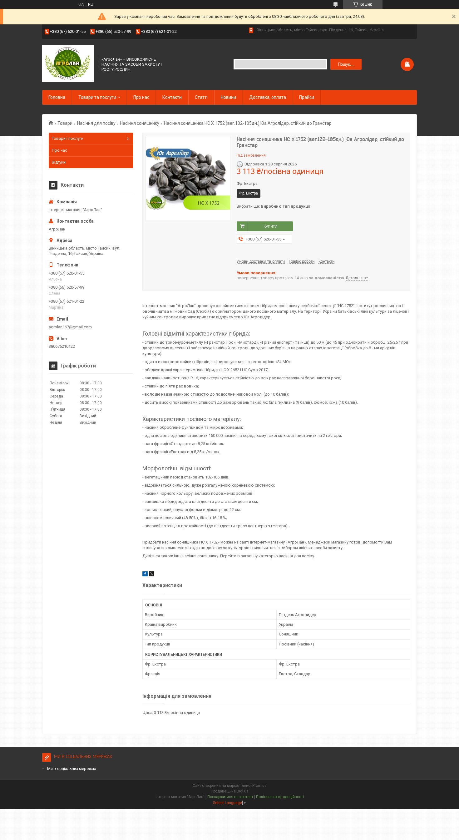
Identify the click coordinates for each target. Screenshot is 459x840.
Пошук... (346, 64)
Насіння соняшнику (139, 123)
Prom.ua (259, 785)
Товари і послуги (67, 138)
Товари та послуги (97, 97)
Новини (228, 97)
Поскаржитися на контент (230, 797)
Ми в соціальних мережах (71, 768)
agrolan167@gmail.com (70, 327)
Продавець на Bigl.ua (230, 791)
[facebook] (145, 575)
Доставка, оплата (267, 97)
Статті (201, 97)
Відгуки (59, 162)
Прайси (306, 97)
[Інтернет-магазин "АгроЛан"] (68, 64)
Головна (56, 97)
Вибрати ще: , (273, 206)
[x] (151, 575)
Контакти (172, 97)
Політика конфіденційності (280, 797)
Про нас (141, 97)
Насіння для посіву (96, 123)
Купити (270, 226)
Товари (64, 123)
